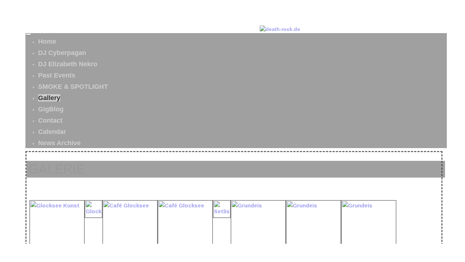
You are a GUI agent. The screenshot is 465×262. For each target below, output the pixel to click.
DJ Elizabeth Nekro (67, 64)
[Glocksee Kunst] (93, 216)
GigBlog (51, 109)
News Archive (59, 143)
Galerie (56, 169)
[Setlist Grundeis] (222, 216)
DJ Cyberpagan (62, 52)
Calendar (52, 131)
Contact (50, 120)
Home (47, 41)
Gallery (49, 98)
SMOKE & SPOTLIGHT (73, 86)
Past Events (56, 75)
